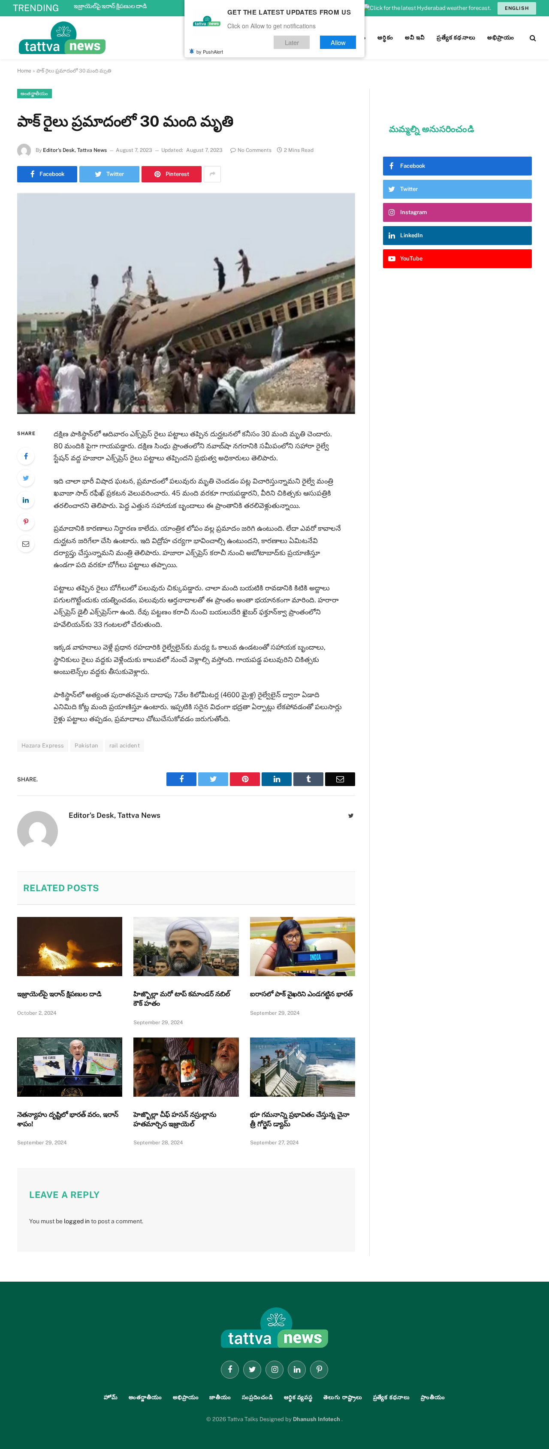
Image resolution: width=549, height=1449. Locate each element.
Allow (338, 42)
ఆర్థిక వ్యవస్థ (298, 1397)
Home (24, 71)
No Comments (254, 150)
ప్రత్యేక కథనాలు (391, 1397)
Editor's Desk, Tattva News (75, 150)
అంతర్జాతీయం (34, 93)
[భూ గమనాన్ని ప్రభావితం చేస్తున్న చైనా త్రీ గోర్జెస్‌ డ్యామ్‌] (302, 1067)
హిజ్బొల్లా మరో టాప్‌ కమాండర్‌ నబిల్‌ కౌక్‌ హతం (181, 998)
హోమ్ (111, 1397)
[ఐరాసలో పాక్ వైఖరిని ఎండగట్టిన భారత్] (302, 946)
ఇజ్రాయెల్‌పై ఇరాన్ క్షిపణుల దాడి (110, 6)
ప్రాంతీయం (433, 1397)
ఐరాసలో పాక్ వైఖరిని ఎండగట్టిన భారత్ (301, 994)
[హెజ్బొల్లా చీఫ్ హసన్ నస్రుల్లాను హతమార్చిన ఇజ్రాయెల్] (185, 1067)
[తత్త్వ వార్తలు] (120, 37)
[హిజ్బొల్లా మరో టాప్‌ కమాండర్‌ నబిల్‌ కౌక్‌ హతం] (185, 946)
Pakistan (86, 745)
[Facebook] (25, 456)
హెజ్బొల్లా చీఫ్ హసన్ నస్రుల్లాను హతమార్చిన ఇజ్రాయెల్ (175, 1119)
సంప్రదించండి (257, 1397)
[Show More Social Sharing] (212, 174)
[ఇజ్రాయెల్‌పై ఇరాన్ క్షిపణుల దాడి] (69, 946)
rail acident (124, 745)
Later (292, 42)
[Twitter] (25, 478)
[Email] (25, 543)
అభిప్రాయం (186, 1397)
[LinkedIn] (25, 499)
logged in (77, 1221)
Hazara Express (42, 745)
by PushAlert (209, 51)
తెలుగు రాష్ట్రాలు (342, 1397)
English (517, 8)
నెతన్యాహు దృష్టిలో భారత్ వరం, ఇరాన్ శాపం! (67, 1119)
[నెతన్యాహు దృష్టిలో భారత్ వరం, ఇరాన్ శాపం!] (69, 1067)
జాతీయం (220, 1397)
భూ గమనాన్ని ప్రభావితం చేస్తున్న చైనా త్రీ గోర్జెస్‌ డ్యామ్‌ (300, 1119)
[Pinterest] (25, 521)
